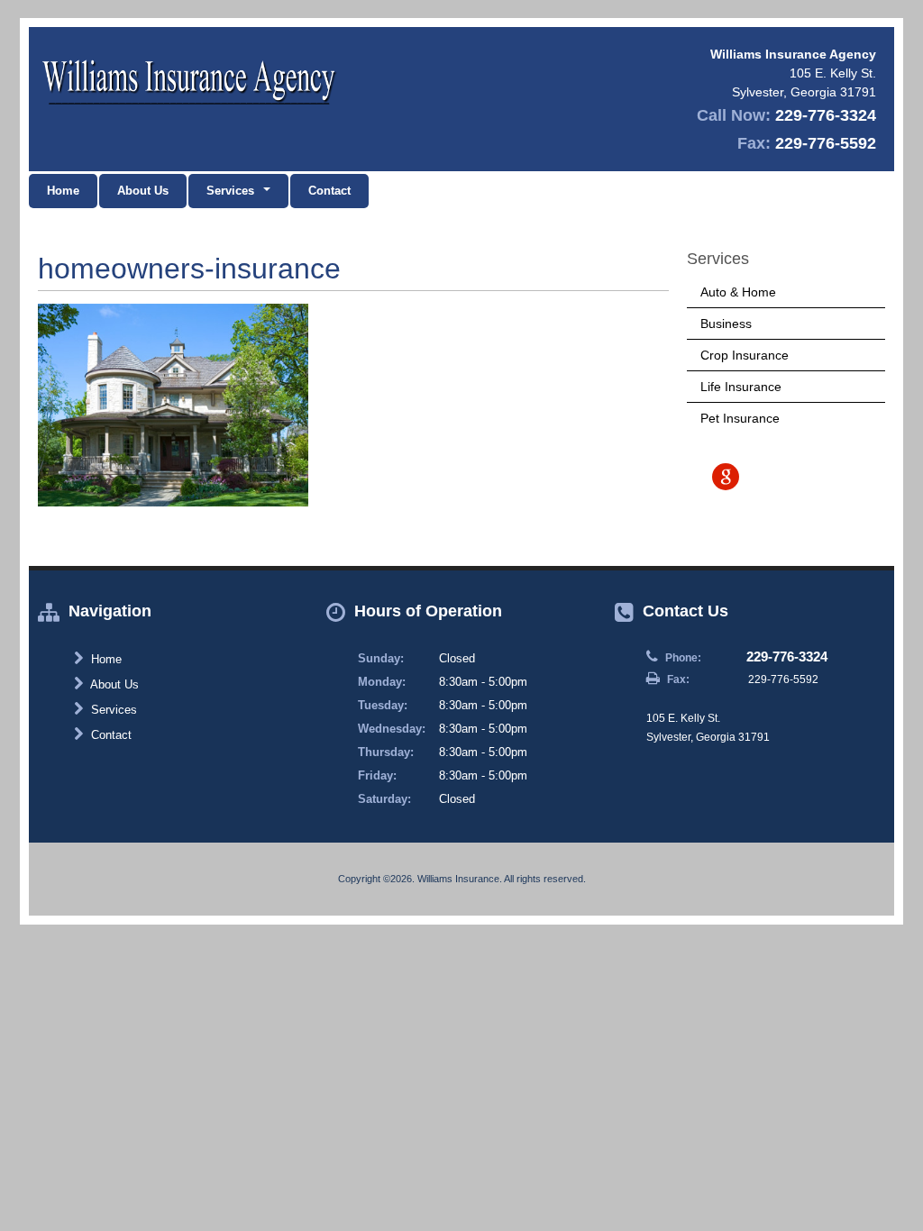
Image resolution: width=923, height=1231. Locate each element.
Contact (329, 190)
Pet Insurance (740, 418)
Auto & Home (738, 292)
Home (63, 190)
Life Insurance (740, 386)
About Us (143, 190)
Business (726, 323)
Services (112, 709)
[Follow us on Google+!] (725, 476)
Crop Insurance (744, 355)
